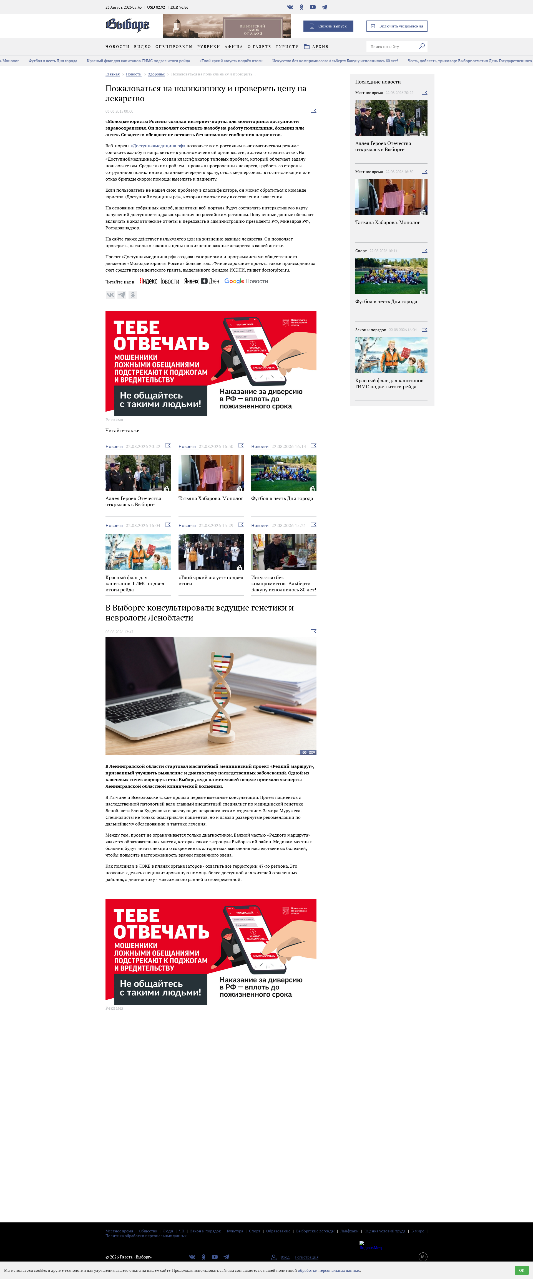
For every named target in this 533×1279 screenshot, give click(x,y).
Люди (168, 1231)
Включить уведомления (401, 26)
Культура (235, 1231)
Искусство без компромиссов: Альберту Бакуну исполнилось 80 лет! (318, 60)
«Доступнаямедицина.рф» (158, 146)
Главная (112, 74)
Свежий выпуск (332, 26)
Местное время (369, 92)
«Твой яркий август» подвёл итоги (214, 60)
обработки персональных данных (329, 1270)
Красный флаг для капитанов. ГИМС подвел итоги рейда (121, 60)
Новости (134, 74)
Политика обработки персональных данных (146, 1235)
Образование (278, 1231)
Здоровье (156, 74)
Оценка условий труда (385, 1231)
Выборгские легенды (315, 1231)
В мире (417, 1231)
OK (521, 1270)
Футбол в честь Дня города (36, 60)
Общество (148, 1231)
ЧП (181, 1231)
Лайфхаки (349, 1231)
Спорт (361, 250)
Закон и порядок (370, 329)
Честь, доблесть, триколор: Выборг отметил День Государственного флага (459, 60)
